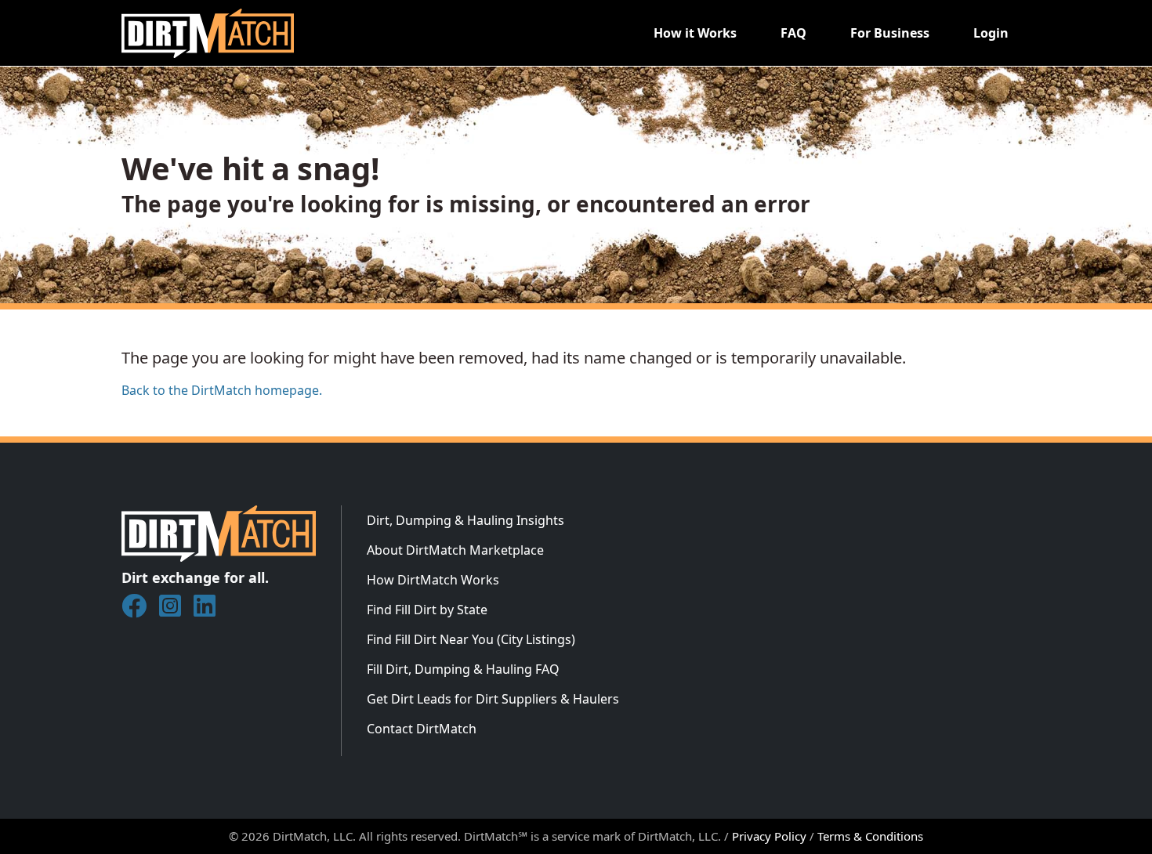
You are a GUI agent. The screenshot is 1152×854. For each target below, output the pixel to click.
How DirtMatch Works (433, 579)
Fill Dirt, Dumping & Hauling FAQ (463, 669)
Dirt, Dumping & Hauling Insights (465, 520)
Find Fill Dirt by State (427, 609)
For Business (889, 33)
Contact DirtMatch (421, 728)
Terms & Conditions (870, 836)
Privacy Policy (769, 836)
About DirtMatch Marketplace (455, 550)
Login (991, 33)
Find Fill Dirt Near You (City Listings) (471, 639)
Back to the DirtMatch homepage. (221, 390)
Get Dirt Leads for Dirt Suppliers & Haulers (493, 698)
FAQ (793, 33)
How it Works (695, 33)
